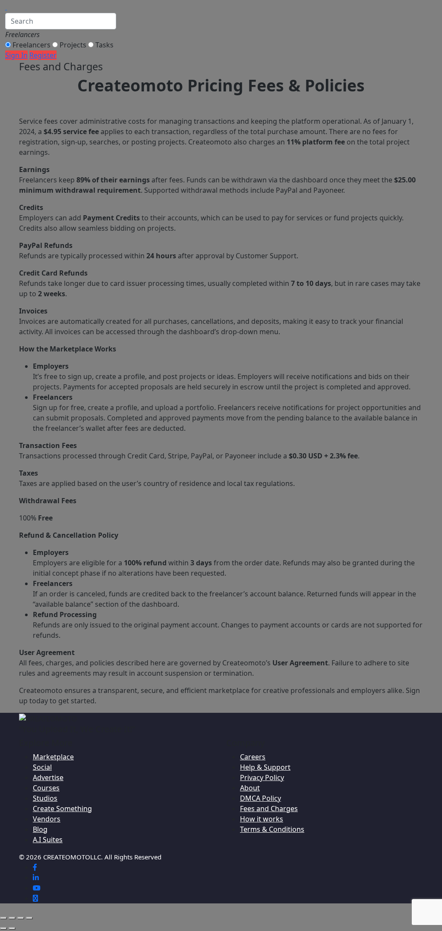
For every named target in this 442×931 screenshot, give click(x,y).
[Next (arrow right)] (12, 928)
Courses (46, 788)
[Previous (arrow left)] (3, 928)
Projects (73, 45)
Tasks (104, 45)
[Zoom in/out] (3, 918)
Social (42, 767)
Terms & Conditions (272, 829)
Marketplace (53, 757)
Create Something (62, 808)
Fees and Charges (269, 808)
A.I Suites (48, 839)
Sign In (16, 55)
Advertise (48, 777)
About (250, 788)
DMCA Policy (260, 798)
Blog (40, 829)
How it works (261, 819)
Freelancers (32, 45)
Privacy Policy (262, 777)
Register (43, 55)
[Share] (20, 918)
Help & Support (265, 767)
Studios (45, 798)
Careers (252, 757)
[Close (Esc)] (29, 918)
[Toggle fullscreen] (12, 918)
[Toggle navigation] (16, 6)
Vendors (46, 819)
